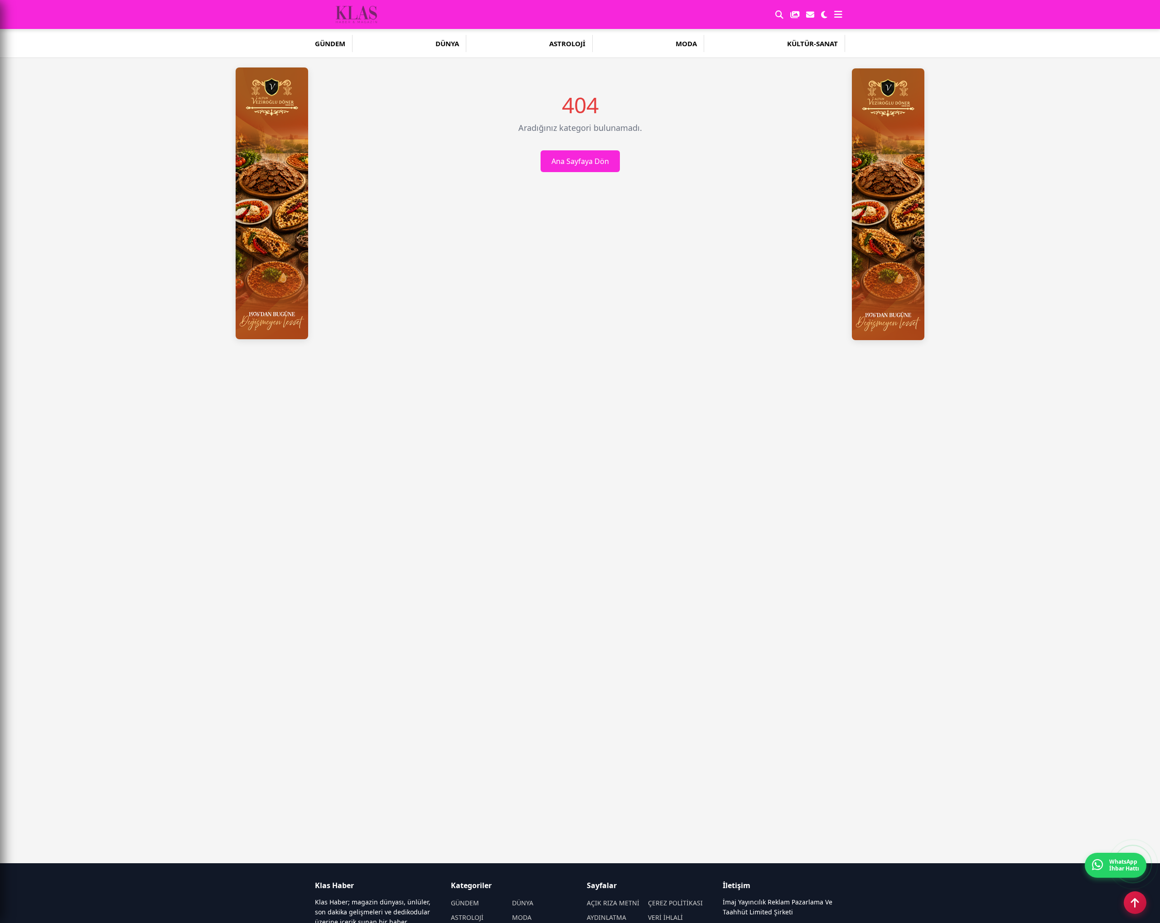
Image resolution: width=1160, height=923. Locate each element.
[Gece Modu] (824, 14)
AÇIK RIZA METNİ (613, 903)
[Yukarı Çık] (1135, 902)
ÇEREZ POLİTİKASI (675, 903)
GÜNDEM (330, 43)
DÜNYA (447, 43)
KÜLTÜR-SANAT (812, 43)
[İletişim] (810, 14)
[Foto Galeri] (795, 14)
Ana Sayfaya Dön (580, 161)
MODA (686, 43)
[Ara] (779, 14)
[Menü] (838, 14)
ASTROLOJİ (567, 43)
